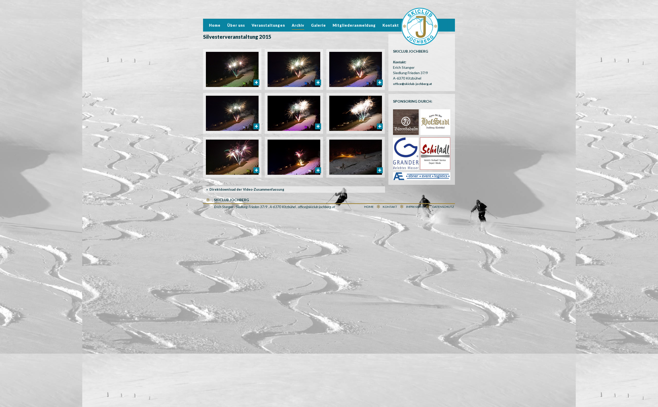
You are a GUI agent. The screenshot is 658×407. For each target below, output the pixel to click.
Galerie (318, 25)
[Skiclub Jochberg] (420, 27)
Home (215, 25)
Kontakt (390, 25)
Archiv (298, 25)
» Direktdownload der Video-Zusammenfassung (245, 189)
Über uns (236, 25)
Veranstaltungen (268, 25)
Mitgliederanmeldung (354, 25)
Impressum (414, 207)
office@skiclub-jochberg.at (412, 84)
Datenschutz (443, 207)
